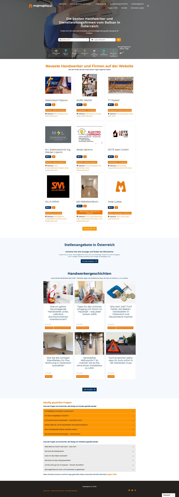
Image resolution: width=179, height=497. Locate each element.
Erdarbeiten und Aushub (53, 213)
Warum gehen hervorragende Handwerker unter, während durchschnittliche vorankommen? (58, 313)
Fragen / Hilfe (113, 8)
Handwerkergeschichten (119, 4)
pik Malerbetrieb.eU (87, 201)
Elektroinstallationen (82, 327)
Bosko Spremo (85, 149)
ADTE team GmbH (118, 149)
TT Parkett (114, 100)
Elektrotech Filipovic (56, 100)
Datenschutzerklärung (57, 490)
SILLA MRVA (52, 201)
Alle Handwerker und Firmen (80, 4)
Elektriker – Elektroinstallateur (55, 110)
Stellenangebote (137, 4)
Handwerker (48, 327)
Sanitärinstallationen (82, 376)
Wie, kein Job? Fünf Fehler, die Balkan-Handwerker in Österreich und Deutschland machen (121, 311)
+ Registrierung (100, 4)
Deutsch (166, 495)
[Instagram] (135, 490)
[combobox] (73, 39)
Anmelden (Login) (137, 8)
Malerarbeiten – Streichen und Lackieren (89, 212)
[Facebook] (129, 490)
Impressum (46, 490)
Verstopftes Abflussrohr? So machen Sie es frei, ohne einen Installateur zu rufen (89, 362)
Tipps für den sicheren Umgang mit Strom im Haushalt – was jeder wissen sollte (89, 310)
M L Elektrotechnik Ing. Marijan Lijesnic (58, 151)
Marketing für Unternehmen (62, 327)
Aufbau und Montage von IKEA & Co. (119, 213)
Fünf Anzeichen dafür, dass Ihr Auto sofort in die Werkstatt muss (121, 360)
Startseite (62, 4)
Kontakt (124, 8)
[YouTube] (132, 490)
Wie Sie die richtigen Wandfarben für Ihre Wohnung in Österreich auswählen (58, 361)
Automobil (111, 376)
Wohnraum (48, 376)
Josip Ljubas (115, 201)
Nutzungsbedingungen (71, 490)
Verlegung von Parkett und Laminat (119, 110)
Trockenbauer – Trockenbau (86, 110)
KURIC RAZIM (84, 100)
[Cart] (148, 6)
